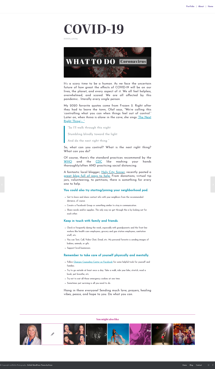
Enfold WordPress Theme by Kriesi (39, 365)
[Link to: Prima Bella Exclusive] (140, 334)
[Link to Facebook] (213, 365)
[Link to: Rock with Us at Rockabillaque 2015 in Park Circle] (162, 334)
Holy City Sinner (113, 172)
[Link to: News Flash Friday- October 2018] (74, 334)
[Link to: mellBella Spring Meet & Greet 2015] (184, 334)
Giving (74, 38)
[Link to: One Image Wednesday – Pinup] (52, 334)
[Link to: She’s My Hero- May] (30, 334)
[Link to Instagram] (208, 365)
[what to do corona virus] (107, 62)
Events (67, 38)
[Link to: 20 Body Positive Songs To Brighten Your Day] (118, 334)
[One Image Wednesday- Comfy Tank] (212, 184)
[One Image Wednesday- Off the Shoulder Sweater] (2, 184)
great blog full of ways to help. (87, 175)
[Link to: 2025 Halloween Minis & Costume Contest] (96, 334)
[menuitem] (190, 6)
